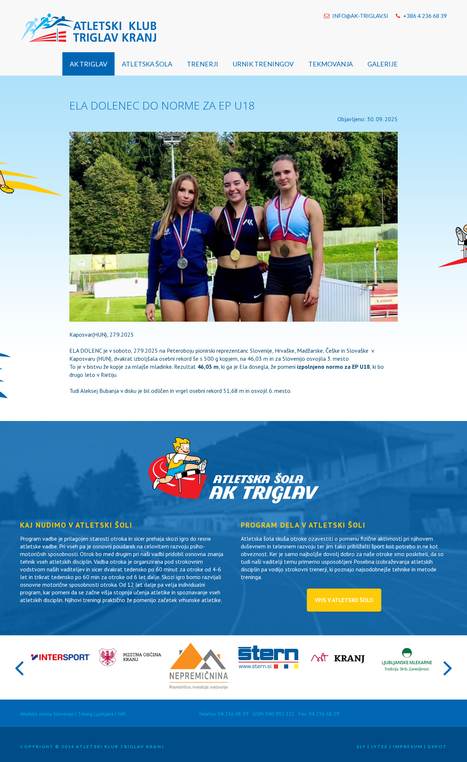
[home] (88, 28)
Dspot (437, 746)
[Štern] (268, 666)
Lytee (379, 746)
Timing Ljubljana (95, 714)
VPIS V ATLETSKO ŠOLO (344, 600)
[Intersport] (60, 662)
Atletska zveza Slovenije (47, 714)
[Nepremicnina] (198, 689)
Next (447, 667)
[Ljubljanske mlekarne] (406, 676)
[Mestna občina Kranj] (129, 666)
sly (361, 746)
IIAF (121, 714)
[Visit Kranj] (337, 666)
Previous (19, 667)
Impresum (407, 746)
